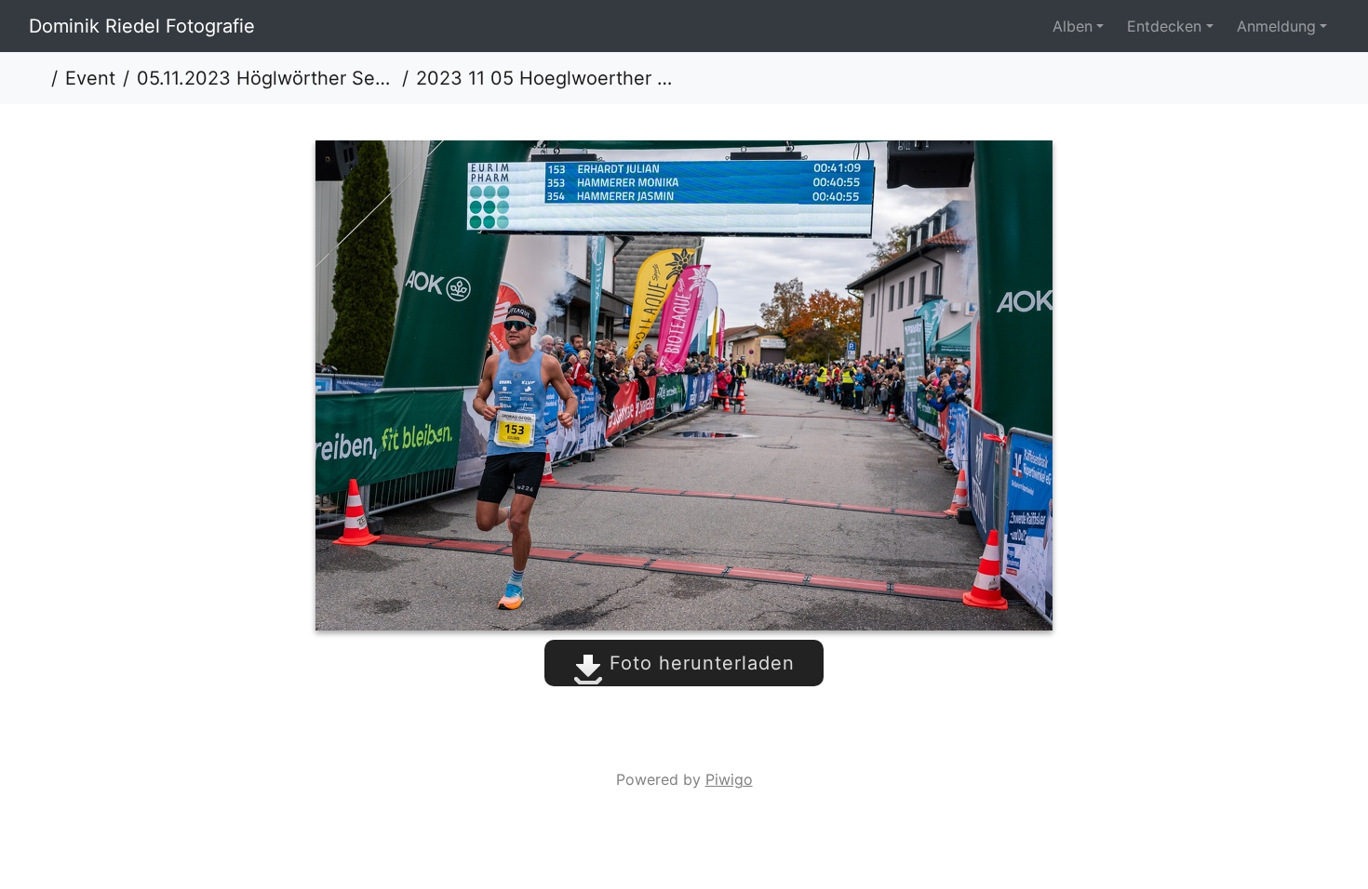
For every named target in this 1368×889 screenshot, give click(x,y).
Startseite (36, 78)
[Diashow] (1317, 78)
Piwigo (729, 779)
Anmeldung (1276, 26)
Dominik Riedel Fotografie (142, 26)
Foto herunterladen (699, 663)
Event (90, 78)
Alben (1073, 26)
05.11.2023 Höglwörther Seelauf (266, 78)
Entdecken (1164, 26)
